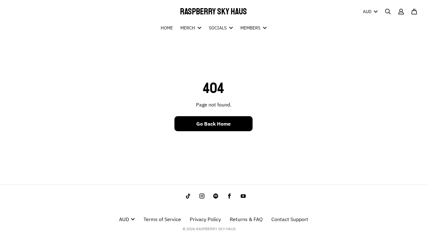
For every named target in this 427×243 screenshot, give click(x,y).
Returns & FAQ (246, 219)
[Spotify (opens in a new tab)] (216, 196)
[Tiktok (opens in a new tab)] (188, 196)
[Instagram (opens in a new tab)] (202, 196)
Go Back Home (213, 124)
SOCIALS (218, 28)
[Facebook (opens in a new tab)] (229, 196)
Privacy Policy (205, 219)
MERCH (187, 28)
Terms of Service (162, 219)
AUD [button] (367, 11)
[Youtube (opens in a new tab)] (243, 196)
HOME (167, 28)
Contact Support (289, 219)
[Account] (401, 11)
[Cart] (414, 11)
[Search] (388, 11)
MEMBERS (250, 28)
